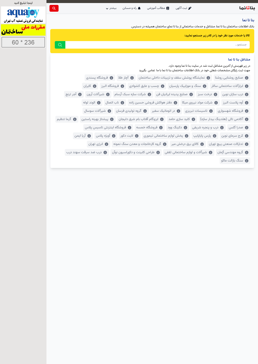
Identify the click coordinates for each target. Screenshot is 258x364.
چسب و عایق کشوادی (144, 86)
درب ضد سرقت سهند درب (84, 152)
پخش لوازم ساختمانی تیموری (163, 135)
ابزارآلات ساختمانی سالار (227, 86)
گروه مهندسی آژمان (230, 152)
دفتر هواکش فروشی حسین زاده (150, 102)
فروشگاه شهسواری (230, 111)
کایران (87, 86)
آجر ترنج (71, 94)
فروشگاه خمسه (146, 127)
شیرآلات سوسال (95, 111)
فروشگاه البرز (110, 86)
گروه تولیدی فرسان (128, 111)
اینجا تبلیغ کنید (23, 3)
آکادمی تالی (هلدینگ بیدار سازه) (221, 119)
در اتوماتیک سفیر (163, 111)
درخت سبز (205, 94)
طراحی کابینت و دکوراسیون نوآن (133, 152)
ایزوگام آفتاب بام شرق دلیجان (138, 119)
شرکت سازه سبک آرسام (130, 94)
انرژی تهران (95, 144)
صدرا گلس (236, 127)
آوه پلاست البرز (233, 102)
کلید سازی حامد (179, 119)
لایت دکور (126, 135)
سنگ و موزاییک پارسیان (185, 86)
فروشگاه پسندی (97, 77)
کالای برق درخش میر (185, 144)
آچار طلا (123, 77)
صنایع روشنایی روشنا (229, 77)
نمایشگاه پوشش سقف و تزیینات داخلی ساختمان (172, 77)
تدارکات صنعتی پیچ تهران (226, 144)
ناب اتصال (112, 102)
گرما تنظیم (64, 119)
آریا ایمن (80, 135)
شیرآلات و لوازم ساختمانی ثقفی (186, 152)
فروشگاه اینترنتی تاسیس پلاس (105, 127)
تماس (151, 70)
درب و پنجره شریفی (205, 127)
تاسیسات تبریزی (196, 111)
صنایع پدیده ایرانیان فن (172, 94)
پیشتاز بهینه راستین (94, 119)
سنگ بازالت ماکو (232, 160)
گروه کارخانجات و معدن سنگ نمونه (137, 144)
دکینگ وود (175, 127)
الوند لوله (89, 102)
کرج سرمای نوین (232, 135)
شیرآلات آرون (95, 94)
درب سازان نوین (232, 94)
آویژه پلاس (103, 135)
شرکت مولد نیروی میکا (197, 102)
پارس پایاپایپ (202, 135)
